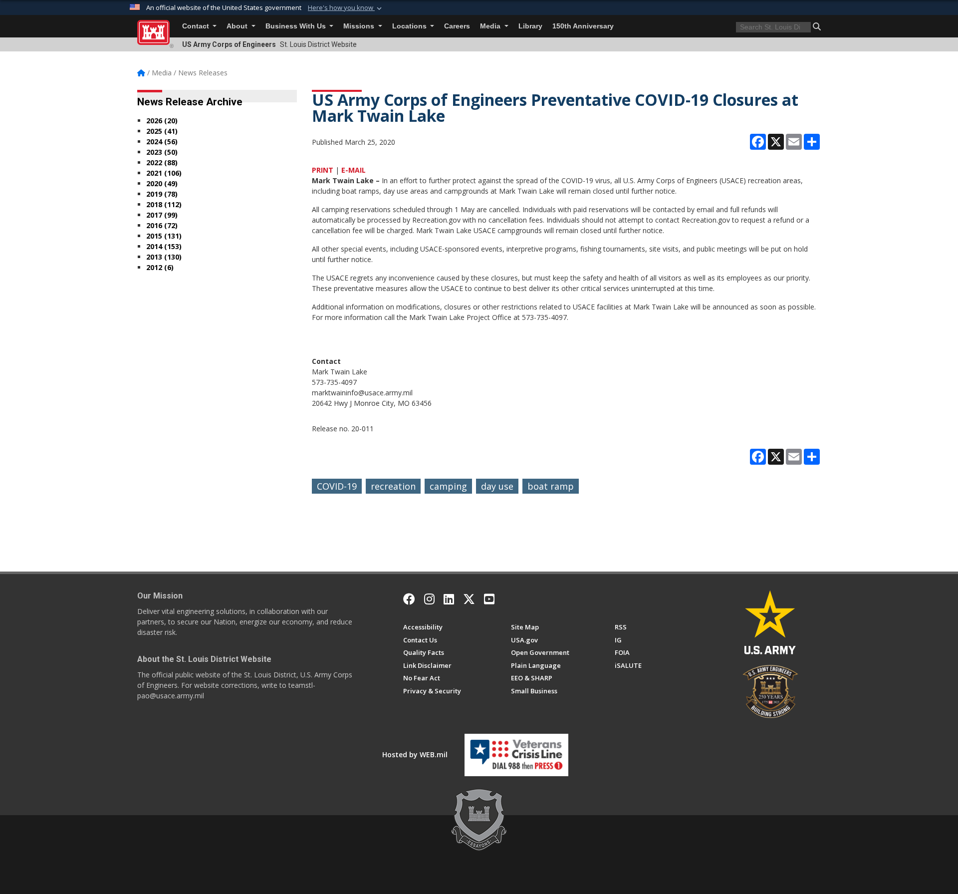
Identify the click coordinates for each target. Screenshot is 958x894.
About (238, 26)
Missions (359, 26)
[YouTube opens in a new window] (489, 599)
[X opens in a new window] (469, 599)
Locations (410, 26)
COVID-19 (337, 486)
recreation (393, 486)
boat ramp (550, 486)
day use (497, 486)
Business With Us (296, 26)
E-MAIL (353, 170)
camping (448, 486)
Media (491, 26)
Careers (457, 26)
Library (530, 26)
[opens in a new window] (429, 599)
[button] (346, 8)
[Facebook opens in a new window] (409, 599)
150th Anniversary (583, 26)
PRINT (322, 170)
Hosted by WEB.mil (415, 754)
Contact (196, 26)
